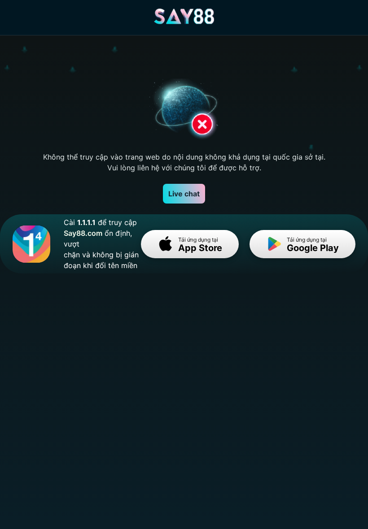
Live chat (184, 193)
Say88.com (83, 233)
